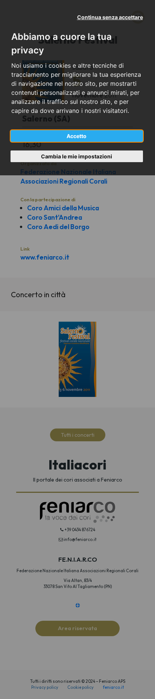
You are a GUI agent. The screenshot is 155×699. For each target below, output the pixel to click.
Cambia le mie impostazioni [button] (76, 156)
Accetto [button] (77, 136)
